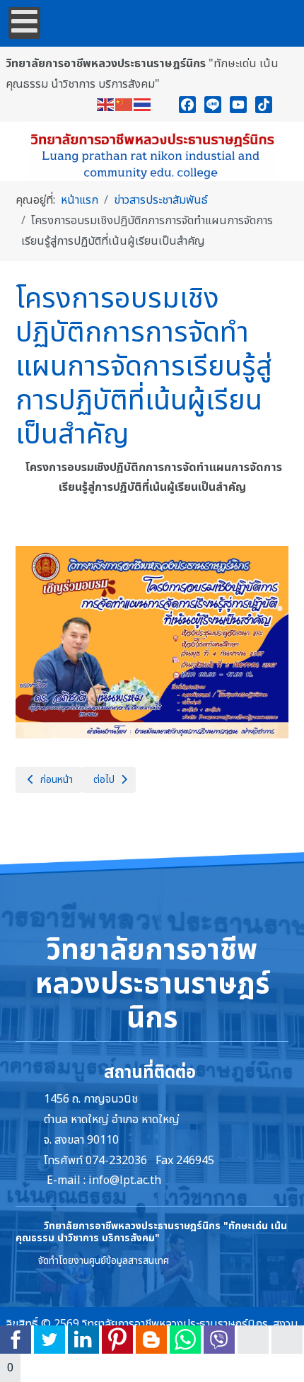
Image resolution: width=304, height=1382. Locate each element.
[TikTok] (263, 104)
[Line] (212, 104)
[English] (106, 104)
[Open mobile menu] (24, 23)
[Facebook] (187, 104)
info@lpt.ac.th (124, 1180)
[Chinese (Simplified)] (124, 104)
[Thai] (143, 104)
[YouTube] (238, 104)
